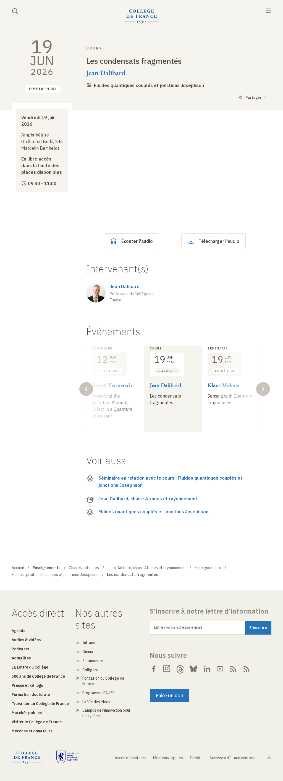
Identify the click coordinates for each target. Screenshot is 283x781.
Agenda (19, 630)
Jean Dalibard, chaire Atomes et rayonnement (147, 498)
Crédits (196, 757)
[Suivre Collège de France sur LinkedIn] (207, 669)
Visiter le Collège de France (37, 721)
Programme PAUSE (98, 692)
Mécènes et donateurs (32, 731)
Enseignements (208, 567)
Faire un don (169, 695)
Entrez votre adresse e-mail (178, 627)
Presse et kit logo (27, 685)
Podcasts (20, 648)
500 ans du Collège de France (38, 676)
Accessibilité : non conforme (233, 757)
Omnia (87, 651)
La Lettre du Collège (30, 667)
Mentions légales (168, 757)
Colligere (90, 669)
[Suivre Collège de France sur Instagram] (167, 669)
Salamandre (92, 660)
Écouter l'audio (137, 241)
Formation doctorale (31, 694)
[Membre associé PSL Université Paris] (67, 757)
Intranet (89, 642)
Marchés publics (27, 712)
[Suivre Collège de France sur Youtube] (220, 669)
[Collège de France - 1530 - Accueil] (141, 16)
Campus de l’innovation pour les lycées (106, 713)
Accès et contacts (130, 757)
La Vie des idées (96, 702)
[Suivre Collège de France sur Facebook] (154, 669)
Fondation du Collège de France (103, 681)
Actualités (21, 658)
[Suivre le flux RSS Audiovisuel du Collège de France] (246, 669)
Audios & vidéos (26, 639)
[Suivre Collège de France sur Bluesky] (193, 669)
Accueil (18, 567)
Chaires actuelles (84, 567)
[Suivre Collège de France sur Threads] (180, 669)
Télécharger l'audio (219, 241)
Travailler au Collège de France (40, 703)
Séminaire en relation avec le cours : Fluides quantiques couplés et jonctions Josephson (170, 481)
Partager (253, 97)
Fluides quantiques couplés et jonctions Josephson (149, 85)
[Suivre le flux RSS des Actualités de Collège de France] (233, 669)
